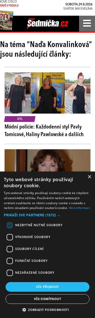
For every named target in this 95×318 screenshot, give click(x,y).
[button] (47, 215)
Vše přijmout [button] (47, 287)
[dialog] (47, 245)
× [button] (89, 177)
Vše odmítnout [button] (47, 299)
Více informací (79, 208)
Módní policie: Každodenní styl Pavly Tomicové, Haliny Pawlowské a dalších (44, 131)
